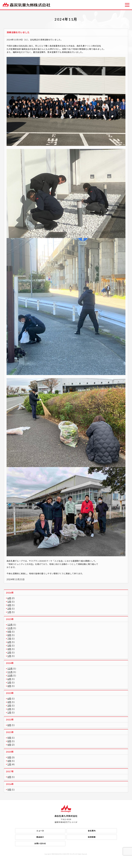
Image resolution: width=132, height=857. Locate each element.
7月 (9, 638)
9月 (9, 631)
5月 (9, 601)
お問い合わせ (40, 843)
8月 (9, 635)
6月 (9, 598)
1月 (9, 612)
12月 (10, 624)
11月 (10, 628)
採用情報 (92, 837)
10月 (10, 675)
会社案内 (92, 831)
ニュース (40, 831)
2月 (9, 608)
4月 (9, 605)
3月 (9, 705)
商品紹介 (40, 837)
